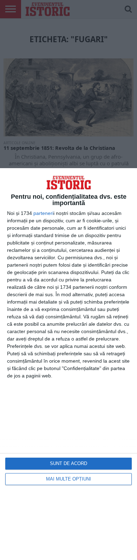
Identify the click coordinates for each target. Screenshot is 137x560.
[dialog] (68, 364)
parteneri (43, 213)
